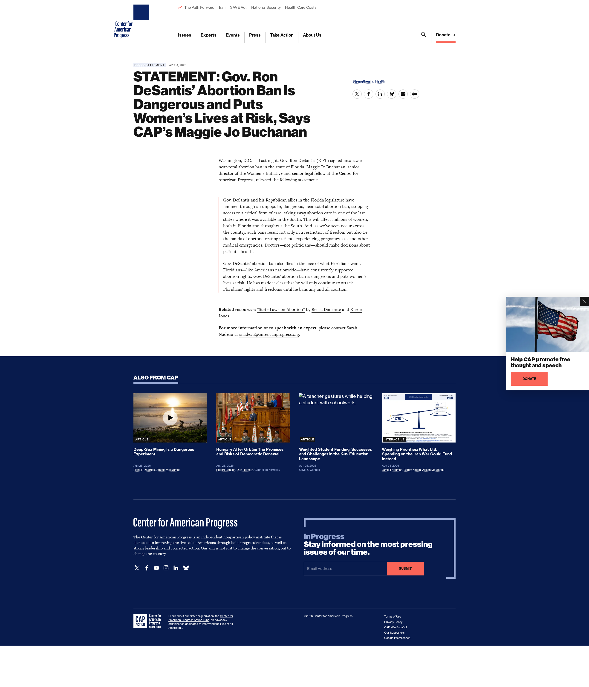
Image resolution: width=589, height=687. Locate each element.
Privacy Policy (393, 622)
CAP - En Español (395, 627)
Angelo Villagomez (168, 469)
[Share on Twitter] (357, 94)
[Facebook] (146, 568)
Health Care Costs (300, 7)
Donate (443, 34)
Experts (209, 35)
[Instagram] (166, 568)
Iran (222, 7)
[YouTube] (156, 568)
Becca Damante (326, 309)
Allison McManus (433, 469)
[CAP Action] (148, 621)
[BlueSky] (186, 568)
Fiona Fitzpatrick (144, 469)
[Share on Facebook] (368, 94)
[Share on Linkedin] (380, 94)
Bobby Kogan (412, 469)
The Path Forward (199, 7)
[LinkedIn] (175, 568)
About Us (312, 35)
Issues (184, 35)
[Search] (424, 37)
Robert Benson (225, 469)
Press (255, 35)
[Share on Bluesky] (391, 94)
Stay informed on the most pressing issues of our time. (368, 544)
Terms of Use (392, 616)
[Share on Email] (403, 94)
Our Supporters (394, 632)
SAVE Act (238, 7)
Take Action (282, 35)
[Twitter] (137, 568)
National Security (265, 7)
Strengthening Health (368, 81)
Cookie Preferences (397, 638)
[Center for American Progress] (141, 22)
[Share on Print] (414, 94)
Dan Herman (245, 469)
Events (233, 35)
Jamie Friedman (392, 469)
